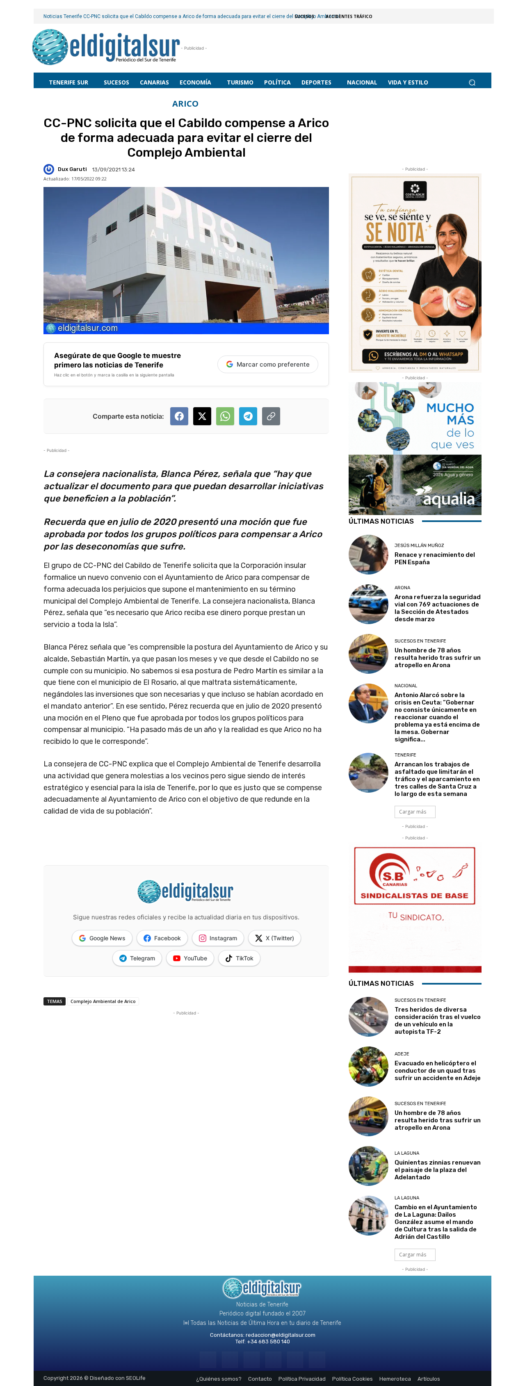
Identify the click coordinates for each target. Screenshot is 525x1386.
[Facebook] (208, 1360)
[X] (295, 1360)
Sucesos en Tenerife (420, 641)
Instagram (223, 938)
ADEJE (402, 1054)
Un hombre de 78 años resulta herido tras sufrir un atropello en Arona (438, 658)
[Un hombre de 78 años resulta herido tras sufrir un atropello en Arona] (368, 654)
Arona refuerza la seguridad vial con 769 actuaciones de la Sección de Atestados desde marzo (438, 608)
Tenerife (405, 755)
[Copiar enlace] (271, 416)
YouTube (195, 958)
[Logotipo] (106, 48)
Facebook (167, 938)
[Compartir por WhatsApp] (225, 416)
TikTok (244, 958)
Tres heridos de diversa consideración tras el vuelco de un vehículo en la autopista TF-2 (438, 1020)
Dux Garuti (72, 169)
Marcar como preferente (273, 364)
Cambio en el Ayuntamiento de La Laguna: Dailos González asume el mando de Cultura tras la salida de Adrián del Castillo (436, 1222)
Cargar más (412, 811)
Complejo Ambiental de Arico (103, 1001)
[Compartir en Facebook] (179, 416)
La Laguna (407, 1153)
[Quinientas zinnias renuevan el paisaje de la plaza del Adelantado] (368, 1166)
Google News (107, 938)
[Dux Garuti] (50, 169)
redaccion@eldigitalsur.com (280, 1335)
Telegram (142, 958)
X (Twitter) (280, 938)
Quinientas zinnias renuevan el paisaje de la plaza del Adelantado (438, 1170)
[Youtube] (317, 1360)
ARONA (402, 588)
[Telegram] (252, 1360)
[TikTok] (273, 1360)
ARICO (185, 103)
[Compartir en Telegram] (248, 416)
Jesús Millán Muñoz (419, 545)
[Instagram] (230, 1360)
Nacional (406, 686)
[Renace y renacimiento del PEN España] (368, 554)
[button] (472, 82)
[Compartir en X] (202, 416)
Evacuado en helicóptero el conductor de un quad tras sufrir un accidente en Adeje (438, 1071)
